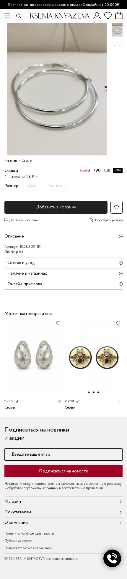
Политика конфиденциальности (29, 533)
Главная (10, 160)
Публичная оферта (18, 540)
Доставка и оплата (23, 220)
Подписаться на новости (63, 471)
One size (55, 186)
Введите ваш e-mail (31, 454)
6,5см (31, 186)
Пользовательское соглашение (28, 548)
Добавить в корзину (56, 207)
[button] (106, 87)
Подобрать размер (109, 220)
